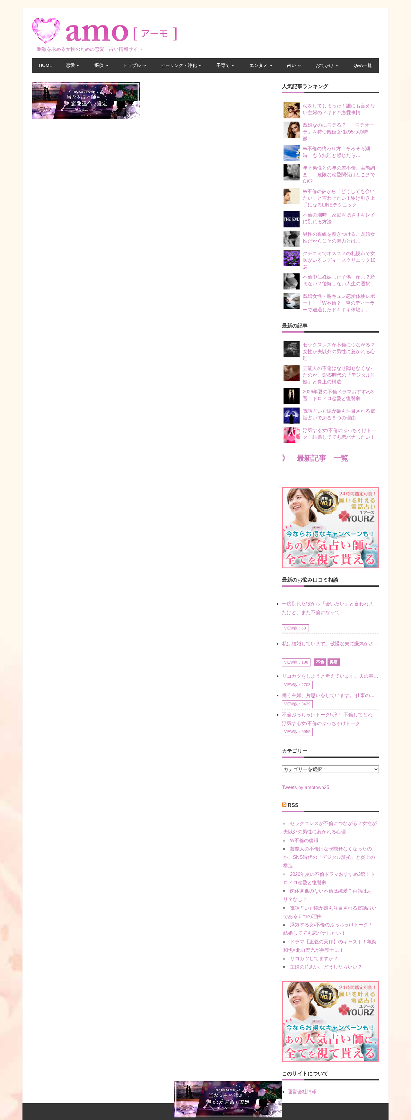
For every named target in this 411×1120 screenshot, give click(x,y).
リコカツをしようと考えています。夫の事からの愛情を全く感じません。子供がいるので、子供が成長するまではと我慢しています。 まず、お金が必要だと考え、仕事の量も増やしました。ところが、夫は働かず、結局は (330, 676)
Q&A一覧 (363, 65)
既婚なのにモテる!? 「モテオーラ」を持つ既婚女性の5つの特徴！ (338, 131)
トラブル (132, 65)
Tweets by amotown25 (305, 787)
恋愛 (70, 65)
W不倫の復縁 (304, 840)
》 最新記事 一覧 (315, 458)
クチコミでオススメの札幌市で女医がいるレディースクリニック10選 (339, 260)
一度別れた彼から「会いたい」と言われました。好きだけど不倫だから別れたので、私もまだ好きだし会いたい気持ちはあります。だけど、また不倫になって (330, 608)
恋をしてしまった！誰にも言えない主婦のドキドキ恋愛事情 (339, 109)
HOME (45, 65)
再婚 (333, 662)
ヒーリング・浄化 (179, 65)
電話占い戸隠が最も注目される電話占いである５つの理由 (339, 414)
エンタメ (258, 65)
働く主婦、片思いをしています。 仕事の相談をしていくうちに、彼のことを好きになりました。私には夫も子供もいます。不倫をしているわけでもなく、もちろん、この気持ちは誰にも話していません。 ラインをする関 (330, 695)
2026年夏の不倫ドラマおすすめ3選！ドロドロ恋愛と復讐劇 (338, 395)
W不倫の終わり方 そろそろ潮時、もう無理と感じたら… (336, 152)
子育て (223, 65)
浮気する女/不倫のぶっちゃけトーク (321, 723)
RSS (293, 805)
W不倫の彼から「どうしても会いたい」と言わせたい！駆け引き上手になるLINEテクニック (339, 197)
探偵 (98, 65)
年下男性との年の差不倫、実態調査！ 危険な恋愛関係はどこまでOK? (339, 174)
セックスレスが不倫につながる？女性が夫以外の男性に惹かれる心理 (339, 351)
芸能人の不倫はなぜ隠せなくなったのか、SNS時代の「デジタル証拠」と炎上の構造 (339, 374)
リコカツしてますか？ (314, 958)
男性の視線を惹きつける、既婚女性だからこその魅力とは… (339, 237)
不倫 (320, 662)
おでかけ (325, 65)
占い (291, 65)
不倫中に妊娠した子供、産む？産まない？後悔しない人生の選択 (339, 280)
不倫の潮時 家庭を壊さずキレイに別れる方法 (339, 218)
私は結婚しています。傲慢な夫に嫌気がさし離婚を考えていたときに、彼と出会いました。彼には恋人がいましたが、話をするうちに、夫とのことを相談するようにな (330, 643)
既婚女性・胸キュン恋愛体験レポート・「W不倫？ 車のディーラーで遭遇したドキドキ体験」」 (339, 302)
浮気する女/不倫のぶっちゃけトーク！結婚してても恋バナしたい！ (339, 433)
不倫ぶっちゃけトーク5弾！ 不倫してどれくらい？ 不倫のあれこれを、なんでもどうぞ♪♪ (330, 714)
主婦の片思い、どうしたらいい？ (326, 966)
